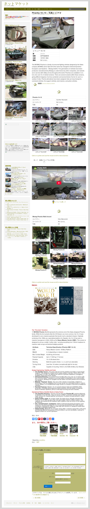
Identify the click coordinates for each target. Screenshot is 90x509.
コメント (40, 454)
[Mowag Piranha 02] (59, 237)
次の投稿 (81, 498)
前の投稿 (36, 498)
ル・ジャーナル (45, 9)
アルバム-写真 (23, 9)
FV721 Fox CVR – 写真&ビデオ (13, 80)
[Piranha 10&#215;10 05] (59, 129)
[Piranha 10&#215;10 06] (77, 129)
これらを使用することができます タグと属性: (37, 467)
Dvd (35, 9)
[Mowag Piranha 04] (41, 248)
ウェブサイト (51, 482)
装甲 (37, 442)
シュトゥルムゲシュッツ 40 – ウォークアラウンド (18, 184)
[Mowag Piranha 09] (77, 271)
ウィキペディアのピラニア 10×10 (48, 83)
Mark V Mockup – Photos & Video (14, 43)
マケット (16, 9)
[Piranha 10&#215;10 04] (41, 129)
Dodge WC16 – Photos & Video (13, 99)
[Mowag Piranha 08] (59, 271)
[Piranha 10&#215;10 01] (41, 113)
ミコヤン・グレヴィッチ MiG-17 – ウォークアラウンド (18, 189)
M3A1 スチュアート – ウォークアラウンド (18, 179)
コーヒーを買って (60, 202)
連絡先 (39, 9)
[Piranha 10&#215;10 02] (59, 113)
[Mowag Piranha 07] (41, 263)
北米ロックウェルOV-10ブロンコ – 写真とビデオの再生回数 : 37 (17, 208)
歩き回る (29, 9)
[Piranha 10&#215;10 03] (77, 113)
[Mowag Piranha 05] (59, 256)
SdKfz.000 (47, 14)
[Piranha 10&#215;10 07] (41, 144)
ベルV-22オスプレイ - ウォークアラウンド (18, 167)
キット (51, 9)
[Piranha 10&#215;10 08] (59, 144)
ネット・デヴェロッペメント (79, 503)
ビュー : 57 (17, 202)
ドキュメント (9, 9)
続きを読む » (17, 172)
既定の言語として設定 (9, 18)
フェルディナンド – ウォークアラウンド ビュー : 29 (18, 216)
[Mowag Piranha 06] (77, 256)
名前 (53, 473)
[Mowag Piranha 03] (77, 237)
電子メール (51, 476)
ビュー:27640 (16, 237)
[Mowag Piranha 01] (41, 232)
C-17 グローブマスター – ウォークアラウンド (18, 174)
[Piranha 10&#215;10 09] (77, 144)
